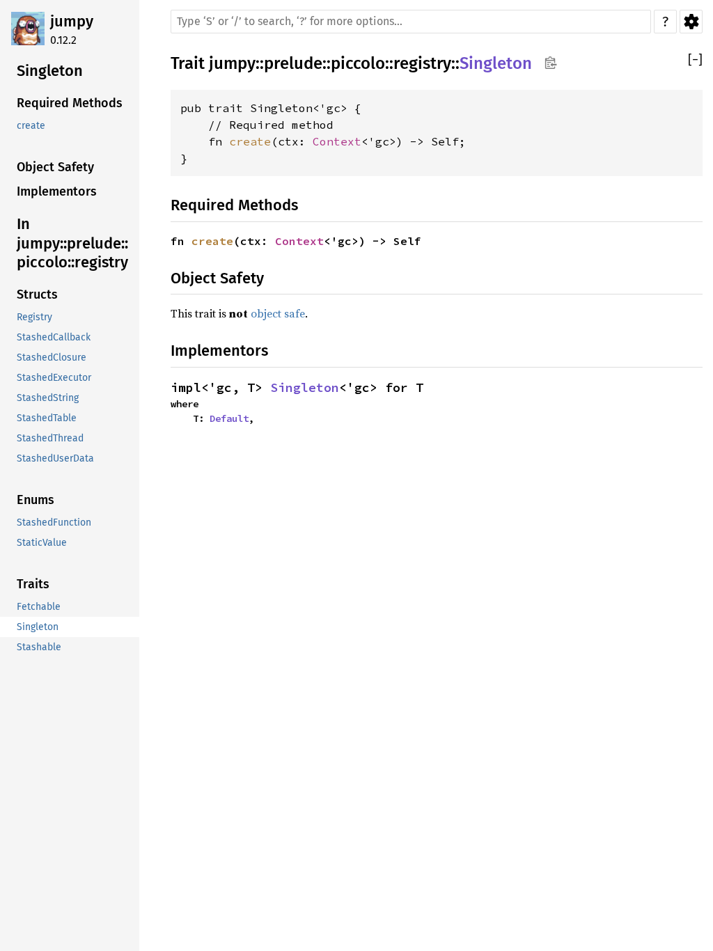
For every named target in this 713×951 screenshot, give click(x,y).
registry (422, 63)
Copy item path (550, 62)
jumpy (71, 21)
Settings (691, 21)
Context (337, 141)
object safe (278, 313)
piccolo (358, 63)
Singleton (496, 63)
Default (229, 418)
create (250, 141)
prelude (293, 63)
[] (695, 60)
